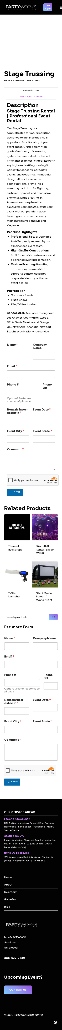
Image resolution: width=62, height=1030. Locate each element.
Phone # (13, 384)
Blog (7, 906)
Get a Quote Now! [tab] (31, 96)
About (8, 884)
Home (8, 877)
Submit (14, 492)
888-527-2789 (14, 957)
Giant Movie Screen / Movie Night (44, 597)
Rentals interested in (17, 411)
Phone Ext (47, 386)
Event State (42, 431)
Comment (15, 449)
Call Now (48, 7)
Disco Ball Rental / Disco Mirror (45, 549)
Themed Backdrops (15, 548)
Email (12, 366)
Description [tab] (31, 90)
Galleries (10, 899)
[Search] (53, 617)
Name (12, 344)
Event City (15, 431)
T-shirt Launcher (14, 595)
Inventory (10, 892)
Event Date (42, 409)
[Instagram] (55, 1022)
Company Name (40, 346)
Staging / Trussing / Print (27, 80)
